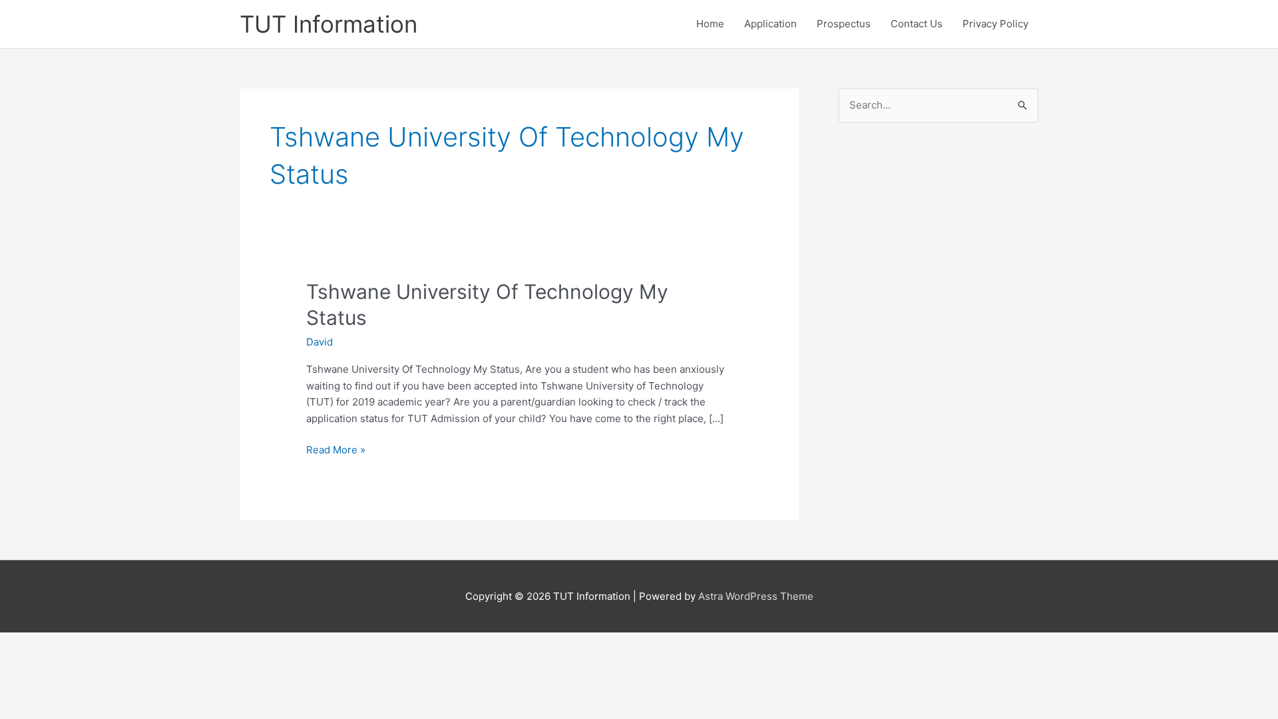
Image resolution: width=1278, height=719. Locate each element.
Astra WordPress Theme (755, 596)
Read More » (335, 451)
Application (770, 23)
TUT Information (328, 24)
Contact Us (917, 23)
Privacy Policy (995, 23)
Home (710, 23)
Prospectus (844, 23)
